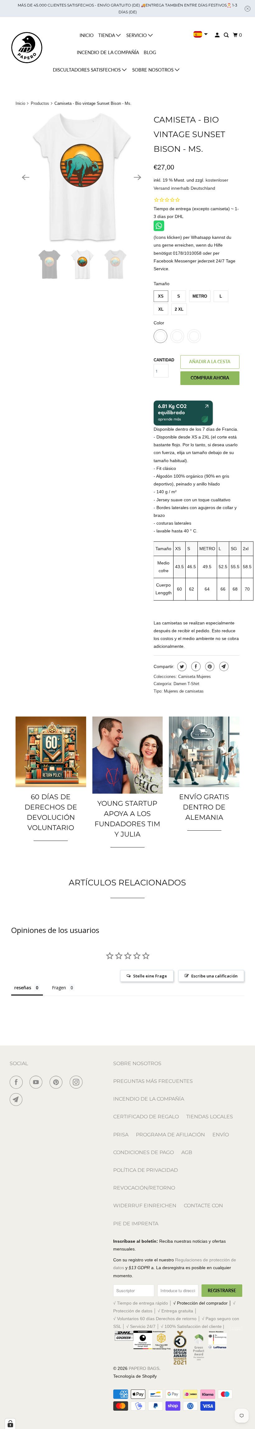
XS (161, 296)
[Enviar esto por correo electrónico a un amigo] (223, 666)
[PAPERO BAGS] (27, 48)
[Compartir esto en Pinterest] (209, 666)
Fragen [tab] (59, 988)
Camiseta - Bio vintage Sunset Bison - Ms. (189, 134)
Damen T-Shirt (186, 683)
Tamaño (161, 283)
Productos (40, 103)
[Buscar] (227, 35)
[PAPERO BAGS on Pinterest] (57, 1082)
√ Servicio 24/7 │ (143, 1326)
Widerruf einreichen (144, 1206)
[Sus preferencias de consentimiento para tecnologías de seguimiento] (10, 1423)
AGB (186, 1152)
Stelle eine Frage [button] (150, 976)
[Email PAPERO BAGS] (17, 1099)
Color (159, 322)
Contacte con (203, 1206)
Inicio (87, 35)
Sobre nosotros (153, 69)
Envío (220, 1135)
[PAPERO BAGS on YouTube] (37, 1082)
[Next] (137, 177)
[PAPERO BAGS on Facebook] (17, 1082)
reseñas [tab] (22, 988)
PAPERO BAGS (144, 1368)
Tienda (107, 35)
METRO (199, 296)
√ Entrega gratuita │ (177, 1310)
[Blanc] (81, 177)
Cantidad (164, 360)
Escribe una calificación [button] (214, 976)
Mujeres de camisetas (184, 691)
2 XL (179, 309)
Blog (150, 52)
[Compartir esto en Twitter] (181, 666)
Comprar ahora (210, 377)
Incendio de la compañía (108, 52)
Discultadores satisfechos (87, 69)
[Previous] (25, 177)
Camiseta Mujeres (194, 676)
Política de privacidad (145, 1170)
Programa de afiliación (170, 1135)
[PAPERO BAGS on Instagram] (77, 1082)
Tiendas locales (209, 1117)
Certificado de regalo (146, 1117)
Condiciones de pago (143, 1152)
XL (161, 309)
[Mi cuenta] (218, 35)
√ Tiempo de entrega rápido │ (143, 1303)
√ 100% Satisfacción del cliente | (192, 1326)
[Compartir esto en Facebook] (195, 666)
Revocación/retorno (144, 1188)
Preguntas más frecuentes (153, 1081)
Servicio (137, 35)
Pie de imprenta (135, 1224)
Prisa (120, 1135)
